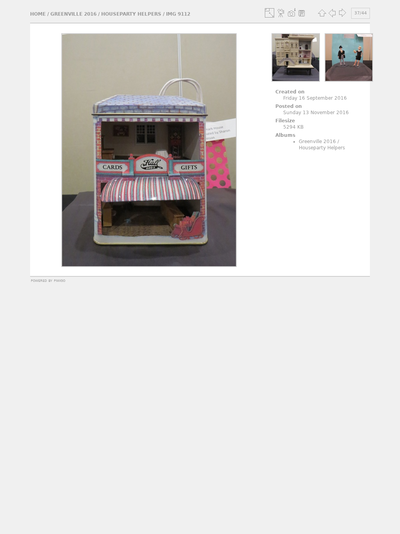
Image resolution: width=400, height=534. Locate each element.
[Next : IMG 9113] (342, 13)
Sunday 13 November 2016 (316, 112)
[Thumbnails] (322, 13)
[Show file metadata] (291, 13)
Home (38, 14)
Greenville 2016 (73, 14)
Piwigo (59, 280)
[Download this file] (301, 13)
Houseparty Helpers (131, 14)
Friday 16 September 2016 (315, 98)
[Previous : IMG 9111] (332, 13)
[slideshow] (281, 13)
